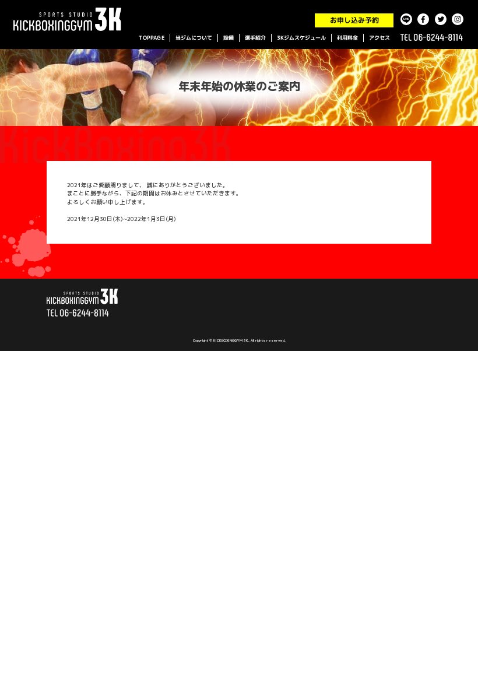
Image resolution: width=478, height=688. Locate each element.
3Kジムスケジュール (301, 37)
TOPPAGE (151, 37)
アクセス (379, 37)
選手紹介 (255, 37)
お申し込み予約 (353, 20)
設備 (228, 37)
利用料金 (347, 37)
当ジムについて (193, 37)
